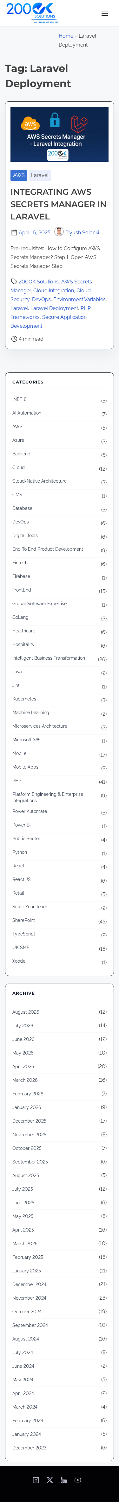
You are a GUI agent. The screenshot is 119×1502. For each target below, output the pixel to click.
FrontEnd (21, 590)
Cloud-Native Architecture (39, 481)
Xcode (18, 961)
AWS (19, 175)
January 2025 (26, 1270)
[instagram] (36, 1482)
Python (19, 852)
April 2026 (23, 1066)
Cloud (18, 467)
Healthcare (23, 630)
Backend (21, 453)
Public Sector (26, 838)
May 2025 (22, 1216)
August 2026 (25, 1012)
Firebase (21, 576)
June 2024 (23, 1366)
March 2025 (24, 1243)
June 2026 (23, 1039)
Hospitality (23, 644)
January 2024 (26, 1434)
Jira (16, 685)
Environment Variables (79, 299)
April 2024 (23, 1393)
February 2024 (27, 1420)
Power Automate (29, 811)
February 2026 (27, 1093)
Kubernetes (24, 698)
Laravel (40, 175)
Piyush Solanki (82, 233)
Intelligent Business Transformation (48, 658)
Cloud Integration (53, 291)
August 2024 (25, 1338)
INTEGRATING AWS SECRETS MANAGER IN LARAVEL (58, 204)
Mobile (19, 753)
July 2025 (22, 1189)
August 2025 (25, 1175)
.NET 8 (19, 399)
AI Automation (26, 412)
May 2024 (22, 1379)
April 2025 (23, 1230)
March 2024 (24, 1407)
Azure (18, 440)
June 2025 (23, 1202)
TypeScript (23, 933)
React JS (21, 879)
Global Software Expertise (39, 603)
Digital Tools (25, 535)
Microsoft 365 (26, 739)
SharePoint (23, 920)
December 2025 (29, 1121)
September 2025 (30, 1161)
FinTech (20, 562)
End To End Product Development (47, 549)
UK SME (21, 947)
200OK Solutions (39, 282)
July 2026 (22, 1025)
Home (66, 36)
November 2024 (29, 1298)
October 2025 (27, 1148)
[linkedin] (64, 1482)
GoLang (20, 617)
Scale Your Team (29, 906)
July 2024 (22, 1352)
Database (22, 508)
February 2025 (27, 1257)
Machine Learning (30, 712)
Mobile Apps (25, 767)
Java (17, 671)
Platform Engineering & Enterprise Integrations (47, 797)
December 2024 (29, 1284)
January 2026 (26, 1107)
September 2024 (30, 1325)
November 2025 (29, 1134)
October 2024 (27, 1311)
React (18, 865)
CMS (17, 494)
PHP (16, 780)
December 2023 (29, 1447)
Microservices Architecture (39, 726)
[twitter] (50, 1482)
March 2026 (24, 1080)
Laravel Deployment (54, 308)
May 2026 (22, 1052)
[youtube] (78, 1482)
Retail (18, 893)
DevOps (41, 299)
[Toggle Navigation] (105, 13)
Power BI (21, 824)
